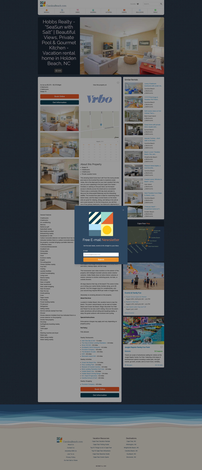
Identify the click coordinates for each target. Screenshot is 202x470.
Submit (101, 259)
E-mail (85, 251)
